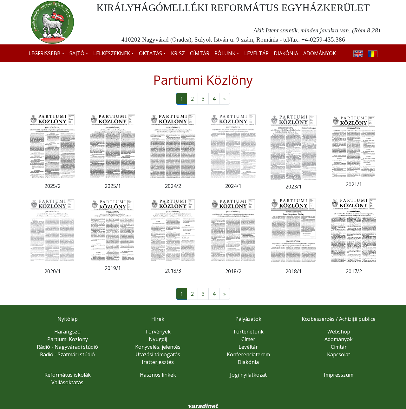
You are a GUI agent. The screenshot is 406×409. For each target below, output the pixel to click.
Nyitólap (67, 318)
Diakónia (286, 53)
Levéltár (256, 53)
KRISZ (178, 53)
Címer (248, 339)
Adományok (319, 53)
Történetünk (248, 331)
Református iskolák (67, 374)
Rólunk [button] (224, 53)
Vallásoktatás (67, 382)
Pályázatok (248, 318)
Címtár (199, 53)
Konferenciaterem (248, 354)
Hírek (157, 318)
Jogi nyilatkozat (248, 374)
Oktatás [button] (150, 53)
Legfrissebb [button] (45, 53)
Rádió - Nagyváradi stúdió (67, 346)
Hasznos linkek (158, 374)
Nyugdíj (158, 339)
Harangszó (67, 331)
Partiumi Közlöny (67, 339)
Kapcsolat (338, 354)
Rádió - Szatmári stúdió (67, 354)
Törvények (158, 331)
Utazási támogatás (157, 354)
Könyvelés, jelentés (157, 346)
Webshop (338, 331)
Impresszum (338, 374)
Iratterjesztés (158, 362)
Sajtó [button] (76, 53)
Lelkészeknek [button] (111, 53)
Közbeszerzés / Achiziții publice (339, 318)
